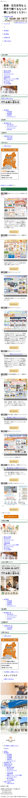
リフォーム (10, 772)
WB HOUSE (10, 124)
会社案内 (6, 30)
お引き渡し (10, 137)
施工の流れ (10, 778)
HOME (5, 751)
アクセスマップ (11, 116)
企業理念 (9, 115)
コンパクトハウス (12, 126)
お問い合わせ (7, 41)
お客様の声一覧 (8, 764)
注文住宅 (9, 129)
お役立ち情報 (7, 765)
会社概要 (9, 113)
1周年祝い (9, 139)
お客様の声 (7, 37)
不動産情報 (10, 773)
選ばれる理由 (10, 767)
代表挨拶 (9, 111)
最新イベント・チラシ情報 (14, 775)
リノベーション (11, 127)
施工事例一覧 (7, 762)
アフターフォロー (12, 776)
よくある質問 (10, 780)
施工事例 (6, 34)
